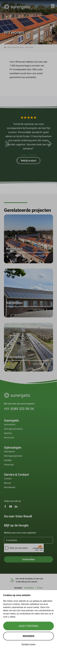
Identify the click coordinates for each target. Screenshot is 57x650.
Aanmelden (28, 559)
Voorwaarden (29, 588)
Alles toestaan (28, 625)
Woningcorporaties (16, 47)
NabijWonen (14, 303)
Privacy (40, 588)
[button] (50, 144)
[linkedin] (16, 506)
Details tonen (29, 644)
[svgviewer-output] (17, 5)
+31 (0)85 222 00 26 (19, 409)
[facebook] (5, 506)
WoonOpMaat (15, 357)
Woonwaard (14, 249)
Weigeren (28, 636)
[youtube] (10, 506)
